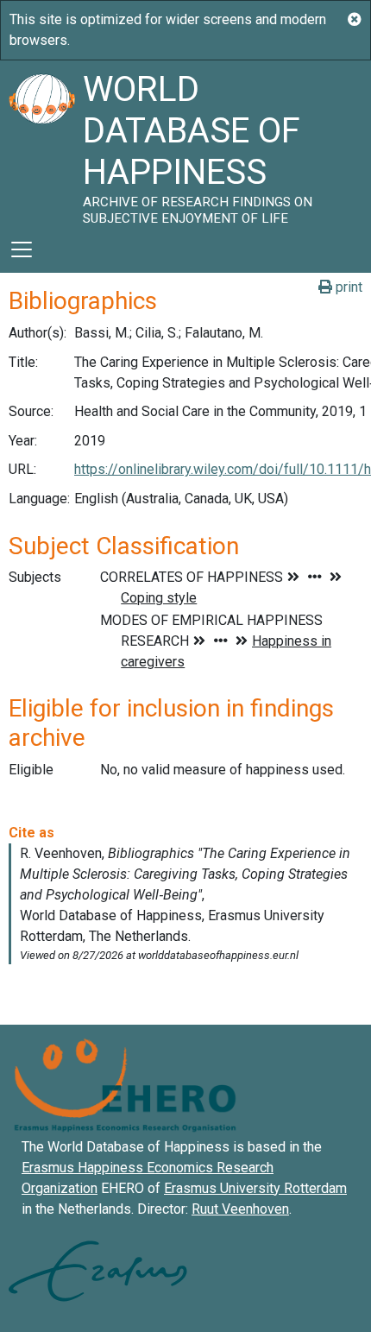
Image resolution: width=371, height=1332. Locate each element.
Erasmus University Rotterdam (255, 1188)
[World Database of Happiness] (41, 143)
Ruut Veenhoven (240, 1209)
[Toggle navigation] (22, 249)
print (347, 287)
